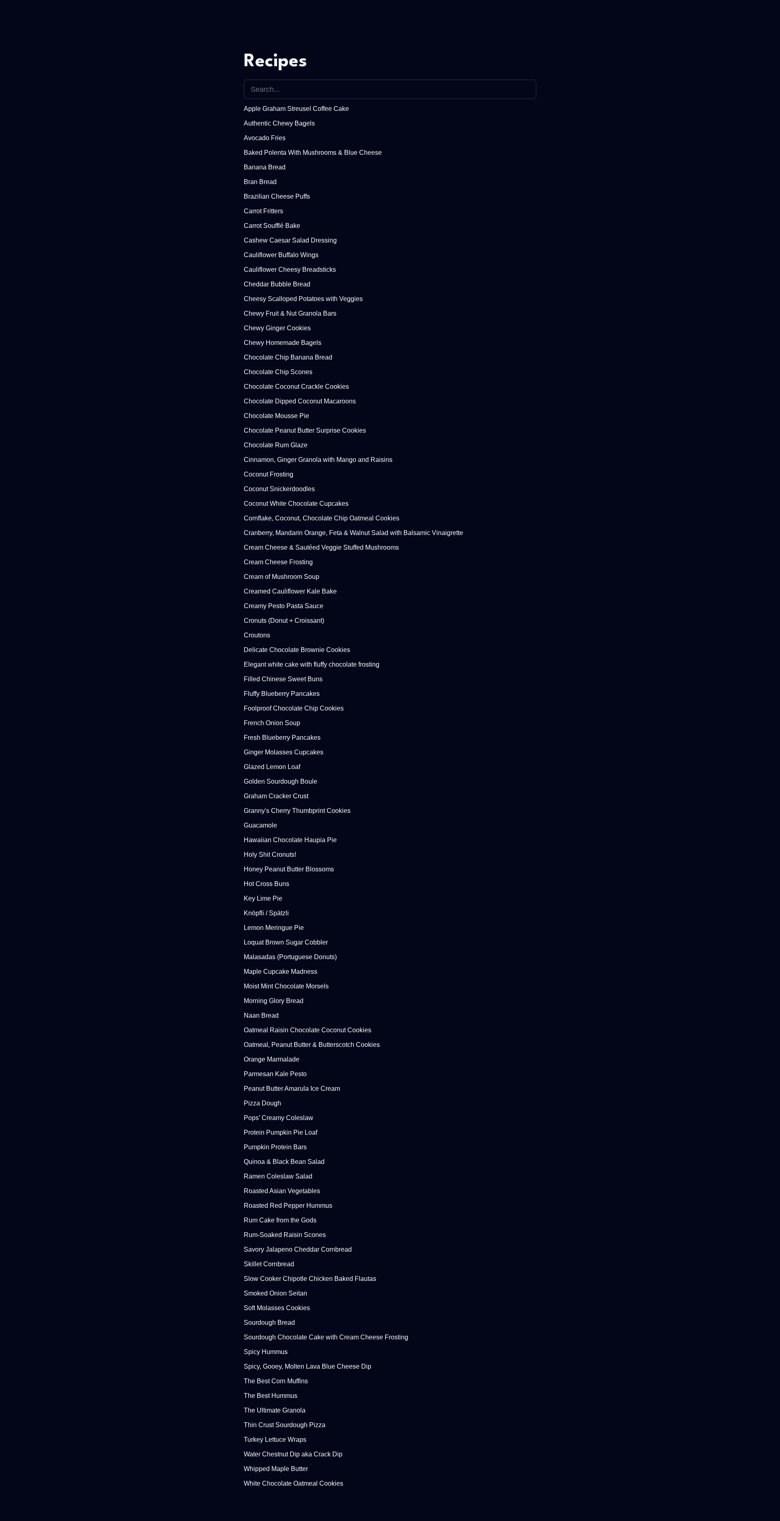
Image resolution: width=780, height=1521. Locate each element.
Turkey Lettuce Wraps (275, 1439)
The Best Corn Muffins (276, 1381)
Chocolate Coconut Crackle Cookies (296, 386)
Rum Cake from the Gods (280, 1220)
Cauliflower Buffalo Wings (281, 254)
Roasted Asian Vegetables (282, 1190)
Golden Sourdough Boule (280, 781)
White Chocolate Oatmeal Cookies (293, 1483)
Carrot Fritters (263, 211)
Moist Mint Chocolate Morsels (286, 986)
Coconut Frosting (268, 474)
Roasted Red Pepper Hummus (288, 1205)
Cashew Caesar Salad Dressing (290, 240)
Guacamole (260, 825)
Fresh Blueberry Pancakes (282, 737)
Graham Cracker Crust (276, 796)
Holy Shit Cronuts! (270, 854)
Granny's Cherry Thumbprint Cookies (297, 810)
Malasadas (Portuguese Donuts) (290, 956)
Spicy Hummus (266, 1351)
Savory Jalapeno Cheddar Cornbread (298, 1249)
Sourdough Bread (269, 1322)
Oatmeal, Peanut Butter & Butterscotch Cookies (312, 1044)
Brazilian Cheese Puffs (277, 196)
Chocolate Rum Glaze (276, 445)
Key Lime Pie (263, 898)
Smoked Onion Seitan (275, 1293)
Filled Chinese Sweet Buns (283, 679)
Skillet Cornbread (269, 1264)
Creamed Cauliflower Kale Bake (290, 591)
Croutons (257, 635)
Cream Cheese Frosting (278, 562)
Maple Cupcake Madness (280, 971)
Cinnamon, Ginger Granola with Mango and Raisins (318, 459)
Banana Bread (265, 167)
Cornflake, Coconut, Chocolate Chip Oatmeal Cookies (321, 518)
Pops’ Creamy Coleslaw (278, 1117)
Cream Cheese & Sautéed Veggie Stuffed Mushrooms (321, 547)
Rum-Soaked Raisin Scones (285, 1234)
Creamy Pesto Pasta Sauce (283, 605)
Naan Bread (261, 1015)
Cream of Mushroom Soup (281, 576)
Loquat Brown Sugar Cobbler (286, 942)
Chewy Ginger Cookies (277, 328)
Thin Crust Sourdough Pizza (284, 1424)
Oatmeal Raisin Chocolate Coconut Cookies (307, 1030)
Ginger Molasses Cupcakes (283, 752)
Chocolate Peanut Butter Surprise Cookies (305, 430)
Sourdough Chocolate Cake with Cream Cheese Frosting (326, 1337)
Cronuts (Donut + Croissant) (284, 620)
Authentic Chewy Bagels (279, 123)
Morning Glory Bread (273, 1000)
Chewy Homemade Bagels (282, 342)
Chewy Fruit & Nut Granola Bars (290, 313)
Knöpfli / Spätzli (266, 913)
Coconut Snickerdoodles (279, 488)
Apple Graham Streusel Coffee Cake (296, 108)
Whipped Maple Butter (276, 1468)
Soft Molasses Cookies (277, 1307)
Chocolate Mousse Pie (276, 415)
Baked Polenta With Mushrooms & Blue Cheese (313, 152)
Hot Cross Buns (266, 883)
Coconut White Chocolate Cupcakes (296, 503)
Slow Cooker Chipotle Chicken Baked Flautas (310, 1278)
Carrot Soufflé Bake (272, 225)
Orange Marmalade (271, 1059)
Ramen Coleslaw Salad (278, 1176)
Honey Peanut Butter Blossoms (289, 869)
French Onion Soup (272, 722)
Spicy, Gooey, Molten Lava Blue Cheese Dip (307, 1366)
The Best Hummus (270, 1395)
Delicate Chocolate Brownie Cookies (297, 649)
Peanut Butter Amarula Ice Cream (292, 1088)
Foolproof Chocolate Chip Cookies (294, 708)
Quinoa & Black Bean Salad (284, 1161)
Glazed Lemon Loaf (272, 766)
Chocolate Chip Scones (278, 371)
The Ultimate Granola (275, 1410)
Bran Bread (260, 181)
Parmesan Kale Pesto (275, 1073)
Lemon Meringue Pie (274, 927)
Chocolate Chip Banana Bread (288, 357)
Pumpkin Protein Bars (275, 1147)
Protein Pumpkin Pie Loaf (280, 1132)
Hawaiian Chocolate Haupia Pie (290, 839)
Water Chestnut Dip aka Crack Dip (293, 1454)
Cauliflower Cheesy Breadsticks (290, 269)
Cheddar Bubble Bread (277, 284)
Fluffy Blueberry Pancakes (282, 693)
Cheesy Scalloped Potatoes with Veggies (303, 298)
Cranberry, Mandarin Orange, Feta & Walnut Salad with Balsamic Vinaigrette (353, 532)
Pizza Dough (262, 1103)
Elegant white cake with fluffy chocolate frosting (311, 664)
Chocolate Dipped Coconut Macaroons (300, 401)
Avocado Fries (265, 137)
